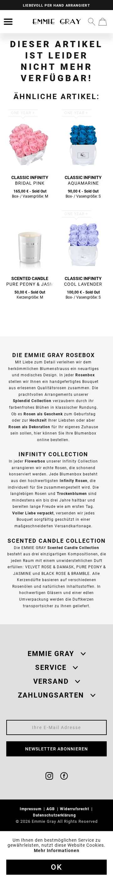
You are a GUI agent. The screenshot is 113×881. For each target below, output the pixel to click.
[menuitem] (8, 22)
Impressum (31, 808)
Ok (56, 867)
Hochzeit (38, 420)
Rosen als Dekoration (29, 426)
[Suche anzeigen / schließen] (91, 21)
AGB (51, 808)
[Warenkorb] (103, 21)
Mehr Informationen (56, 850)
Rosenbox (85, 375)
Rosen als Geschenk (43, 414)
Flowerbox (35, 461)
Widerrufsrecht (75, 808)
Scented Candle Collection (73, 547)
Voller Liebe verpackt (33, 513)
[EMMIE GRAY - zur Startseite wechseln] (56, 21)
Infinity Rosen (74, 480)
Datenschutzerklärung (55, 815)
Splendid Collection (32, 400)
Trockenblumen (72, 493)
